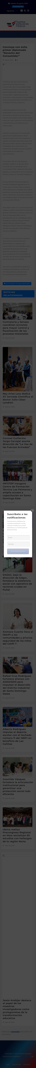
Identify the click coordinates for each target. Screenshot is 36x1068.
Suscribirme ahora (18, 551)
